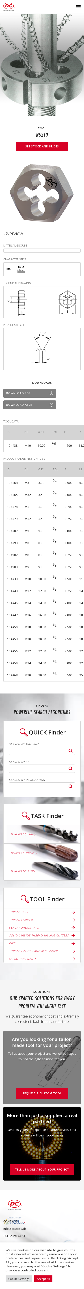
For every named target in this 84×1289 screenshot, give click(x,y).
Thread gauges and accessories (34, 951)
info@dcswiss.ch (14, 1229)
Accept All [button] (43, 1279)
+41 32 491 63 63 (14, 1236)
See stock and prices (42, 146)
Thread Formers (21, 920)
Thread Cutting (22, 834)
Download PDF (18, 393)
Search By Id (18, 762)
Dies (12, 943)
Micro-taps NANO (22, 959)
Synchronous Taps (24, 928)
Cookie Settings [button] (18, 1279)
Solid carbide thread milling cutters (39, 935)
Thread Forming (23, 852)
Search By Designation (27, 779)
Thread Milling (22, 871)
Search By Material (24, 744)
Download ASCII (19, 405)
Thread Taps (18, 912)
